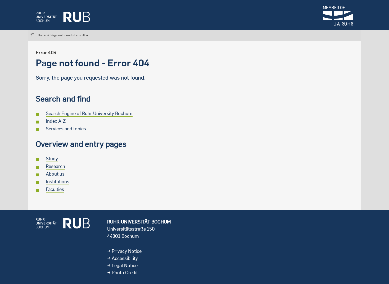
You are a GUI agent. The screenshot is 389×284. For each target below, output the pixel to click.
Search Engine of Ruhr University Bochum (89, 113)
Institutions (57, 181)
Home (42, 35)
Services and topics (66, 129)
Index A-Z (56, 121)
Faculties (55, 189)
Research (55, 166)
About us (55, 174)
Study (52, 158)
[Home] (63, 15)
